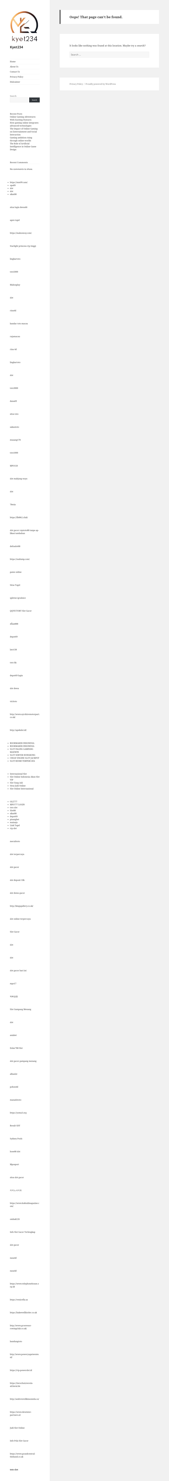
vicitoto (13, 701)
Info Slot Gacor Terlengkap (22, 1232)
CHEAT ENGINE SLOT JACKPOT (24, 758)
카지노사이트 (16, 1190)
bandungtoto (16, 1341)
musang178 (15, 440)
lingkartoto (15, 259)
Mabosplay (15, 284)
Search (13, 96)
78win (13, 504)
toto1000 (14, 452)
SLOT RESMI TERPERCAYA (22, 761)
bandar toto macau (19, 323)
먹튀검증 (14, 996)
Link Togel (15, 825)
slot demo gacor (17, 893)
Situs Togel (15, 585)
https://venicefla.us (19, 1299)
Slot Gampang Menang (20, 1009)
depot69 (14, 636)
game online (16, 572)
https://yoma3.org (18, 1112)
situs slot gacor (17, 1177)
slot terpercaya (17, 854)
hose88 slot (15, 1151)
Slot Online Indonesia (20, 776)
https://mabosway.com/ (21, 233)
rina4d (13, 310)
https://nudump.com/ (20, 559)
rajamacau (15, 336)
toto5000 (14, 271)
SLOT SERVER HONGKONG (22, 755)
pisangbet (14, 819)
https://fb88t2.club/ (19, 517)
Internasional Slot (18, 773)
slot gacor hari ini (18, 970)
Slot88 (13, 810)
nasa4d (13, 1258)
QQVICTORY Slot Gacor (21, 610)
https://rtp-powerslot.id (21, 1370)
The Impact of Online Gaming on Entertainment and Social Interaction (24, 131)
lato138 (13, 649)
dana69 (13, 401)
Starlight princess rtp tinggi (23, 246)
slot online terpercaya (20, 919)
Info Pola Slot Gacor (19, 1440)
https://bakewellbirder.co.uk (23, 1312)
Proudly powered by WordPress (100, 84)
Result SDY (15, 1125)
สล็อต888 (14, 623)
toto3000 (14, 388)
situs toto (14, 414)
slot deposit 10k (17, 880)
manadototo (15, 1099)
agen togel (15, 220)
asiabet (13, 1035)
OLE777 (13, 801)
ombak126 (15, 1219)
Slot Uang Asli (16, 782)
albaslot (13, 1074)
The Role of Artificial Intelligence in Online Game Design (23, 146)
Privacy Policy (16, 76)
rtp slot (13, 828)
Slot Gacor (15, 931)
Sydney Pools (16, 1138)
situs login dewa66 (18, 207)
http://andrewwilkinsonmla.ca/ (24, 1399)
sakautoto (14, 427)
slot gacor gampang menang (23, 1061)
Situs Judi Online (18, 785)
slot (11, 188)
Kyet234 (16, 47)
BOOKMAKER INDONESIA (22, 743)
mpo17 (13, 983)
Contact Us (15, 71)
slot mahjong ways (18, 478)
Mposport (14, 1164)
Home (13, 61)
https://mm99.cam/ (19, 182)
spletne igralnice (18, 598)
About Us (14, 66)
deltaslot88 (15, 546)
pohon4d (14, 1086)
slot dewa (14, 688)
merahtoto (15, 841)
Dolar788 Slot (16, 1048)
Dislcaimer (15, 82)
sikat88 (13, 194)
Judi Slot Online (17, 1427)
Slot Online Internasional (22, 788)
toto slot (13, 807)
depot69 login (16, 675)
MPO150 (14, 465)
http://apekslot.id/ (18, 730)
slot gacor (14, 867)
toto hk (13, 662)
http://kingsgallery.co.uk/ (21, 906)
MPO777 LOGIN (17, 804)
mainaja (14, 822)
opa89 (13, 185)
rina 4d (13, 349)
